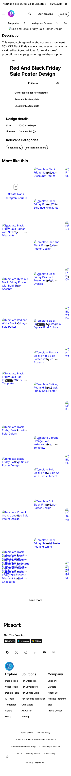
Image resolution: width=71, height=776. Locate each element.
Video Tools (11, 686)
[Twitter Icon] (16, 652)
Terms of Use (27, 732)
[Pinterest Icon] (53, 652)
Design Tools (12, 692)
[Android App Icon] (23, 642)
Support (52, 680)
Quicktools (27, 704)
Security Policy (33, 753)
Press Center (55, 710)
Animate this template (27, 99)
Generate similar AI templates (31, 92)
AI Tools (9, 698)
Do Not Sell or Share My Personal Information (35, 739)
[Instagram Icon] (25, 652)
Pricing (25, 716)
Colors (8, 710)
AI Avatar (26, 710)
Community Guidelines (49, 746)
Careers (52, 686)
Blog (50, 704)
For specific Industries (33, 698)
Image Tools (11, 680)
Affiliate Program (57, 698)
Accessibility (49, 753)
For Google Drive (30, 692)
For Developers (29, 686)
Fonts (8, 716)
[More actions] (56, 173)
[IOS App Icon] (10, 642)
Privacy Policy (43, 732)
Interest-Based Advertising (23, 746)
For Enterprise (28, 680)
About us (53, 692)
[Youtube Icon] (44, 652)
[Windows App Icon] (36, 642)
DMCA (19, 753)
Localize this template (27, 105)
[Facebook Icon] (7, 652)
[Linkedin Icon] (35, 652)
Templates (11, 704)
